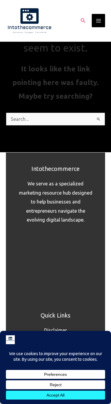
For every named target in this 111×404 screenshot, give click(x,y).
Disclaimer (55, 330)
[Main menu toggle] (98, 20)
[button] (83, 20)
